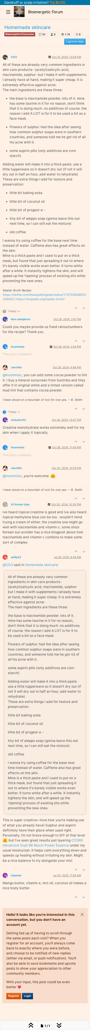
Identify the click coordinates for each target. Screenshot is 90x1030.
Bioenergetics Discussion (19, 34)
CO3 (14, 57)
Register (13, 996)
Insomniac (17, 346)
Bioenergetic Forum (45, 12)
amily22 (16, 557)
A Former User (20, 504)
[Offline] (7, 57)
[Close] (82, 914)
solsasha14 (18, 420)
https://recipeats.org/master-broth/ (40, 299)
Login (27, 996)
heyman (16, 875)
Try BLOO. (57, 2)
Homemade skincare (41, 565)
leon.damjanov (20, 319)
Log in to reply (75, 41)
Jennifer (16, 367)
